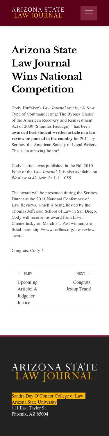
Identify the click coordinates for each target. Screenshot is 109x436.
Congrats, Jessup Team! (79, 281)
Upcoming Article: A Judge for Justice (27, 288)
